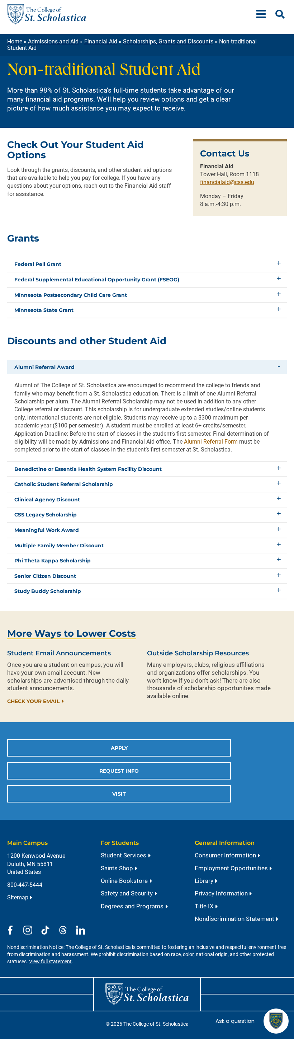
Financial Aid (100, 41)
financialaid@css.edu (227, 182)
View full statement (50, 962)
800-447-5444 (24, 884)
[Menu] (264, 14)
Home (14, 41)
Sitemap (17, 897)
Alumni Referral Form (211, 441)
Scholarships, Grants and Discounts (168, 41)
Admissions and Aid (53, 41)
